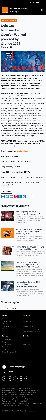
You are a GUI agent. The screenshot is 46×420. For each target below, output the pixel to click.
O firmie (26, 336)
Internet (4, 324)
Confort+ (27, 405)
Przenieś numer (7, 321)
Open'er (13, 308)
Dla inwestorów (6, 339)
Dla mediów (5, 347)
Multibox (25, 397)
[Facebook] (4, 378)
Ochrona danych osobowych (28, 390)
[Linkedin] (15, 378)
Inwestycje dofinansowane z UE (22, 394)
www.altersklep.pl (21, 151)
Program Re (37, 403)
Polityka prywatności (9, 392)
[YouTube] (21, 378)
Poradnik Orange (28, 326)
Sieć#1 (4, 394)
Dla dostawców (6, 344)
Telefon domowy (7, 401)
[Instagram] (10, 378)
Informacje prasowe (9, 21)
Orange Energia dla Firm (9, 352)
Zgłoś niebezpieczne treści (31, 331)
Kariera (25, 342)
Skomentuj (7, 191)
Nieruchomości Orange (10, 397)
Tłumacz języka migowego (11, 405)
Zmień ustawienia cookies (29, 392)
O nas (25, 339)
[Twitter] (26, 378)
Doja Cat (5, 308)
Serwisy (5, 336)
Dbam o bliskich (23, 401)
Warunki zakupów (8, 390)
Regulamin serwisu (25, 388)
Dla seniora (5, 349)
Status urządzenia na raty (31, 329)
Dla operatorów (6, 342)
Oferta (4, 315)
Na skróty (26, 315)
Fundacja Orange (28, 399)
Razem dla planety (8, 403)
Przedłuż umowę (7, 319)
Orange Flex (6, 326)
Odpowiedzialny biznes (10, 399)
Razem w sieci (24, 403)
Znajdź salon (27, 344)
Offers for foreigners (8, 329)
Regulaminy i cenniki (29, 319)
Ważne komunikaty (8, 388)
